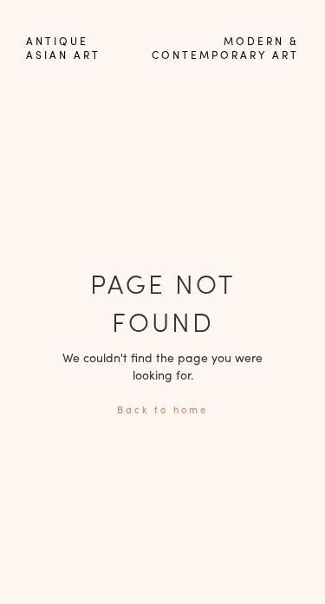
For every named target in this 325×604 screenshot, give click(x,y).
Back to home (162, 409)
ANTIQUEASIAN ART (63, 48)
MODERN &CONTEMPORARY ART (225, 48)
